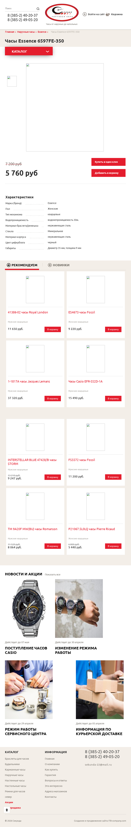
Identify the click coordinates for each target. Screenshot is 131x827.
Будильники (12, 764)
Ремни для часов (15, 791)
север (8, 796)
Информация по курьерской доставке (99, 731)
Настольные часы (15, 785)
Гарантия (50, 775)
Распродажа (13, 807)
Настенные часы (15, 780)
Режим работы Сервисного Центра (25, 731)
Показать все (52, 574)
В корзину (52, 329)
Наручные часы (26, 31)
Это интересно (53, 785)
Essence (42, 31)
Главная (9, 31)
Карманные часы (15, 769)
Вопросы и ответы (56, 780)
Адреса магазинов (56, 791)
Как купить (51, 769)
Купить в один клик (106, 162)
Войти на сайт (96, 14)
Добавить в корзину (107, 173)
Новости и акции (23, 574)
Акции (9, 802)
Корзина (117, 14)
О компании (52, 764)
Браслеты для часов (17, 758)
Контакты (50, 796)
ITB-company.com (117, 821)
